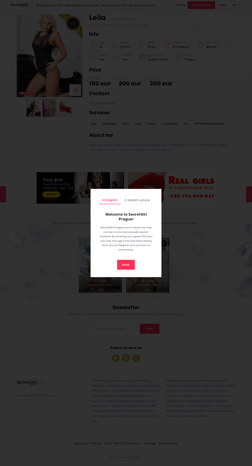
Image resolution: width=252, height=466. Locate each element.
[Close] (157, 193)
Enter (126, 265)
